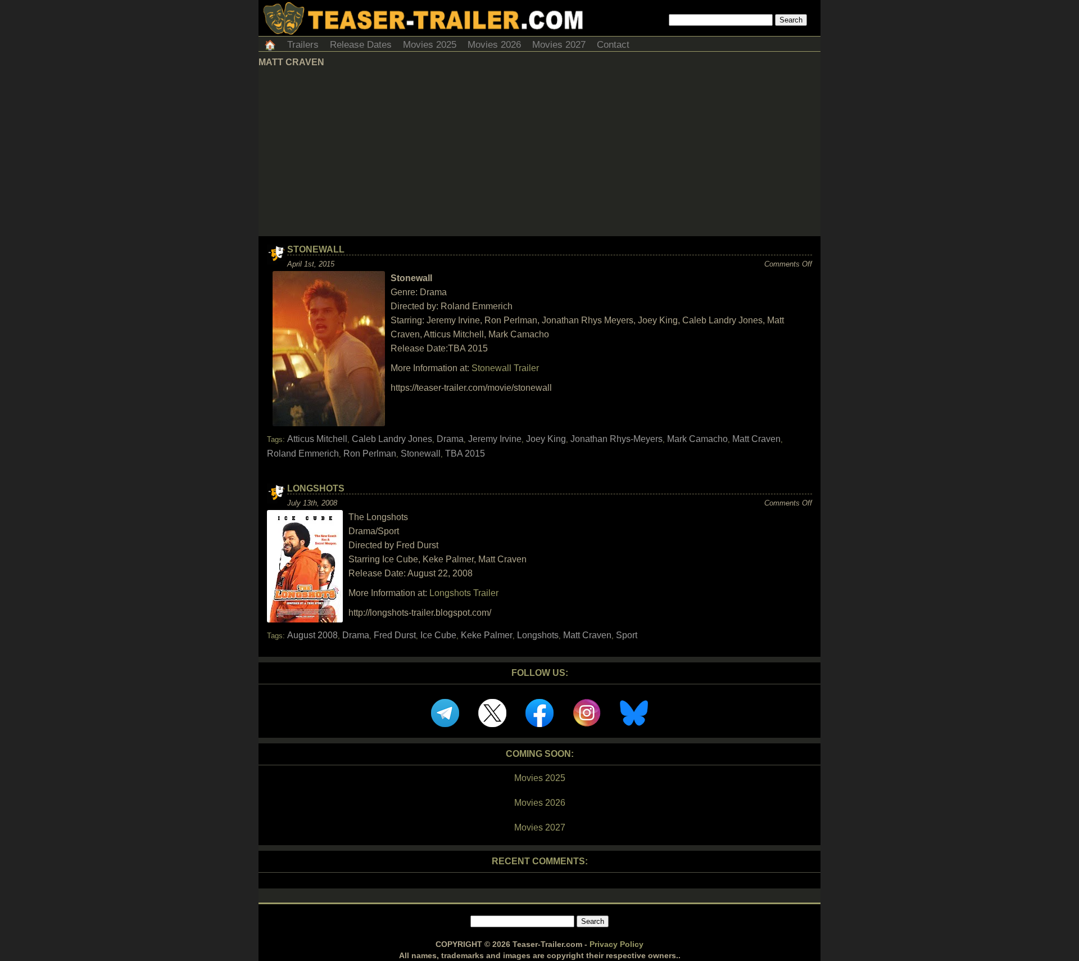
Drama (450, 439)
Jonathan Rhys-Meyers (616, 439)
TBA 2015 (465, 453)
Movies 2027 (559, 44)
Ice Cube (438, 635)
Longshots (315, 488)
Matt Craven (756, 439)
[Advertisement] (539, 152)
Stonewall (315, 249)
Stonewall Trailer (505, 368)
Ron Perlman (369, 453)
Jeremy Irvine (495, 439)
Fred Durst (395, 635)
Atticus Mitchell (317, 439)
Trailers (303, 44)
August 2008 (312, 635)
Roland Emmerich (303, 453)
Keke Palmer (487, 635)
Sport (626, 635)
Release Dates (361, 44)
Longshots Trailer (463, 593)
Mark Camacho (697, 439)
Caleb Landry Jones (392, 439)
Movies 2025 (429, 44)
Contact (613, 44)
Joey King (546, 439)
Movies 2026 (494, 44)
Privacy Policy (616, 944)
